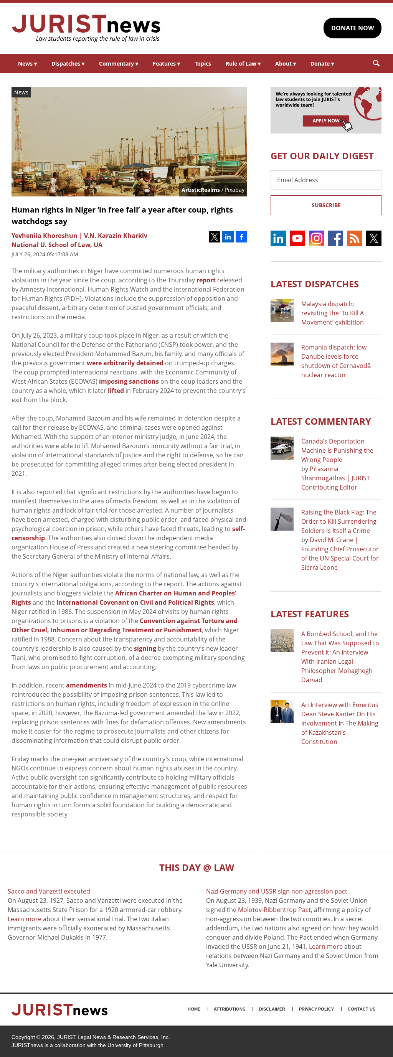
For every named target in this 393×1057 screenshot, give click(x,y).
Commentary (118, 63)
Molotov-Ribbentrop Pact (274, 909)
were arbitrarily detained (126, 363)
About (285, 63)
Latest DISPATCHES (315, 283)
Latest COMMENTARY (321, 421)
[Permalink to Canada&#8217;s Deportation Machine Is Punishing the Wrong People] (282, 448)
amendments (86, 685)
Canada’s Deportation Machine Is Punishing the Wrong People (337, 450)
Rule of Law (243, 63)
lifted (116, 390)
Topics (203, 63)
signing (145, 648)
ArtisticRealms (201, 189)
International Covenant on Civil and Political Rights (135, 602)
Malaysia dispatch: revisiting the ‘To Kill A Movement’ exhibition (332, 313)
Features (166, 63)
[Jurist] (86, 28)
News (27, 63)
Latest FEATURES (310, 613)
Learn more (24, 919)
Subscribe (326, 205)
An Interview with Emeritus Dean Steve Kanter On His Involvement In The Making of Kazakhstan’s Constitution (339, 723)
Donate (322, 63)
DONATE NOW (352, 28)
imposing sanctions (129, 381)
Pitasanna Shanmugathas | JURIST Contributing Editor (335, 478)
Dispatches (67, 63)
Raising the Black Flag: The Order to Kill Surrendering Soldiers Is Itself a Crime (338, 521)
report (206, 280)
